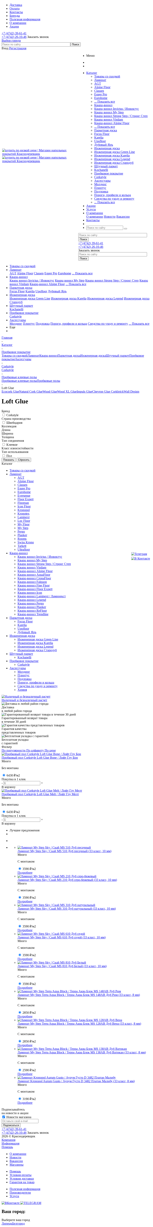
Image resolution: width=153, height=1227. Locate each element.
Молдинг (100, 184)
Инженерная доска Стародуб (113, 162)
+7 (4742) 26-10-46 (14, 37)
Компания (8, 1140)
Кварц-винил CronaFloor (34, 578)
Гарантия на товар (22, 1182)
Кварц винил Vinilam (108, 119)
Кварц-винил (103, 105)
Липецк (7, 1223)
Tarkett (22, 546)
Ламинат (100, 80)
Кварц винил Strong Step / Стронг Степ (121, 116)
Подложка (101, 191)
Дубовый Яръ (103, 144)
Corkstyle (100, 177)
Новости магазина (18, 1117)
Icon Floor (24, 506)
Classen (99, 90)
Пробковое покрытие (108, 173)
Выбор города (11, 40)
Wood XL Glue (67, 391)
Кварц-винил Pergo (31, 603)
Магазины (17, 1164)
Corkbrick (117, 391)
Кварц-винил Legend (32, 600)
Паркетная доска (105, 130)
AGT (97, 83)
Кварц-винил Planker (32, 607)
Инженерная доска (107, 148)
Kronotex (23, 513)
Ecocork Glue (10, 391)
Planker (22, 535)
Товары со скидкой (107, 76)
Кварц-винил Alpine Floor (111, 123)
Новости (110, 216)
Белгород (18, 1223)
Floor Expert (25, 499)
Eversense (24, 495)
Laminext (23, 517)
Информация (10, 1143)
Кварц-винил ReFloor (32, 610)
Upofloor (100, 141)
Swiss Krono (26, 542)
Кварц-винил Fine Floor (34, 585)
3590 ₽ (29, 869)
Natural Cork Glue (31, 391)
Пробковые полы (48, 380)
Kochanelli (101, 170)
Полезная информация (25, 1189)
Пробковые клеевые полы (19, 380)
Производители (20, 1192)
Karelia (98, 137)
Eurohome (100, 98)
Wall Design (131, 391)
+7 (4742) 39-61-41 (14, 33)
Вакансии (123, 216)
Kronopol (24, 510)
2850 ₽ (29, 1012)
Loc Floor (24, 520)
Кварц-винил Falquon (32, 582)
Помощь (7, 1147)
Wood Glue (50, 391)
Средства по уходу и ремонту (114, 198)
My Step (23, 528)
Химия (22, 689)
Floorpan (23, 502)
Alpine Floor (102, 87)
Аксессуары (102, 180)
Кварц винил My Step (109, 112)
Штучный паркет (106, 166)
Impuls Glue (84, 391)
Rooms (22, 538)
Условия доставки (22, 1178)
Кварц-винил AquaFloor (34, 574)
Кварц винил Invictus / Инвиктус (116, 108)
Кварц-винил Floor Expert (35, 589)
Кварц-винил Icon (30, 592)
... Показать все (104, 101)
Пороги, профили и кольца (112, 195)
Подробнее (25, 872)
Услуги (14, 1196)
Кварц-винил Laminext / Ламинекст (42, 596)
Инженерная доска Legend (112, 159)
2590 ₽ (29, 1070)
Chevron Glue (101, 391)
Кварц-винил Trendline (33, 614)
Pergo (21, 531)
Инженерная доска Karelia (112, 155)
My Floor (23, 524)
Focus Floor (101, 134)
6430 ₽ (13, 775)
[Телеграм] (140, 554)
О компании (94, 216)
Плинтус (100, 188)
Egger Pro (100, 94)
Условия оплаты (20, 1175)
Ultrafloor (24, 549)
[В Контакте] (140, 558)
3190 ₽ (29, 1099)
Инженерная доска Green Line (114, 152)
